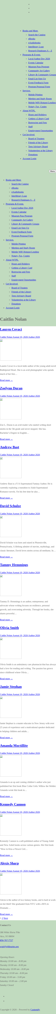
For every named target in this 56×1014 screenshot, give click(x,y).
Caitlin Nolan (6, 337)
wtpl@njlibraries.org (9, 946)
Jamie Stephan (11, 686)
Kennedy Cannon (13, 804)
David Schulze (10, 506)
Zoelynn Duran (11, 388)
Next (5, 918)
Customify (35, 1009)
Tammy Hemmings (14, 565)
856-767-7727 (6, 940)
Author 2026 (34, 337)
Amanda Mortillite (14, 745)
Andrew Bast (9, 447)
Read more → (6, 380)
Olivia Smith (9, 628)
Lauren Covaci (11, 329)
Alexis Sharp (9, 863)
